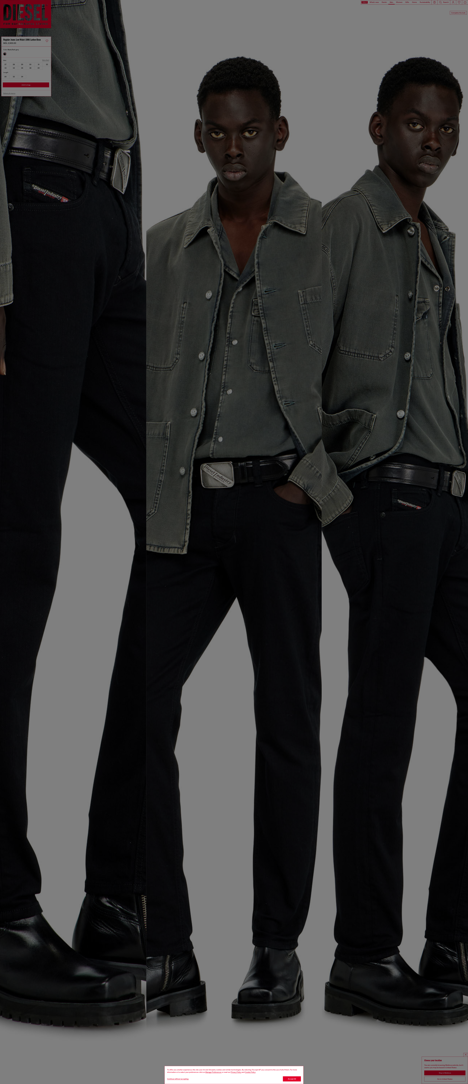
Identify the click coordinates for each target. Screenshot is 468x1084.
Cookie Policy (250, 1072)
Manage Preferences (213, 1072)
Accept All (292, 1079)
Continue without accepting (178, 1079)
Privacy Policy (236, 1072)
